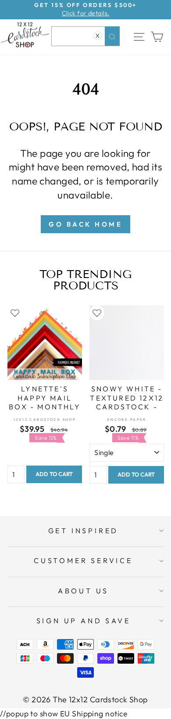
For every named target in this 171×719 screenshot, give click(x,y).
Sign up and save (83, 620)
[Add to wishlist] (14, 312)
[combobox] (85, 36)
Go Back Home (85, 224)
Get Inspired (83, 530)
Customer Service (83, 560)
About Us (83, 590)
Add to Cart (54, 473)
